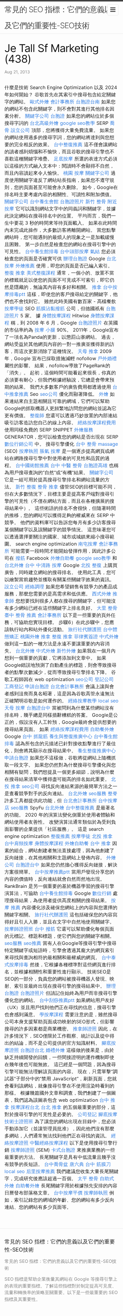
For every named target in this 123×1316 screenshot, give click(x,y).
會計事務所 (62, 102)
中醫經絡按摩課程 (49, 1143)
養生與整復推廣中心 (70, 736)
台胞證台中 (38, 708)
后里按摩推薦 (40, 1171)
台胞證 (57, 116)
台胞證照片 (72, 201)
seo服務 (97, 793)
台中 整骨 (86, 444)
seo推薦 (32, 943)
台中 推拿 (100, 843)
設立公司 (20, 130)
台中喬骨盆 (56, 1164)
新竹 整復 (26, 487)
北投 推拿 (102, 836)
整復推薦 (60, 836)
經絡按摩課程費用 (97, 422)
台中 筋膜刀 (98, 1164)
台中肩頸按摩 (18, 843)
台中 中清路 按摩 (43, 565)
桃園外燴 (29, 636)
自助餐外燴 (102, 729)
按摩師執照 (96, 1193)
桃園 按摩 (73, 173)
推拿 (97, 287)
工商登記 (14, 686)
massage (108, 444)
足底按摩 (63, 159)
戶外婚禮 (107, 358)
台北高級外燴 (44, 123)
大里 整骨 (107, 608)
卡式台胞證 (63, 1150)
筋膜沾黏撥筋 (50, 308)
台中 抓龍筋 (35, 736)
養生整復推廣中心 (97, 751)
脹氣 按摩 (50, 451)
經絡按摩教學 (82, 701)
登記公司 (104, 679)
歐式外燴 (39, 102)
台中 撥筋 (45, 929)
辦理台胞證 (75, 258)
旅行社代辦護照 (85, 629)
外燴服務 (83, 430)
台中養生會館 (44, 201)
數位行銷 (101, 893)
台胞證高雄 (95, 465)
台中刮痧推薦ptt (57, 1000)
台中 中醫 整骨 (66, 465)
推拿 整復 (51, 636)
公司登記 (87, 1114)
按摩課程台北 (25, 1107)
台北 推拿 (51, 1107)
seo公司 (49, 394)
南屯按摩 (87, 544)
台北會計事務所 (67, 686)
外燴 (103, 394)
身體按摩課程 (56, 316)
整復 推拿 (14, 273)
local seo (108, 701)
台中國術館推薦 (32, 465)
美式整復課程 (41, 273)
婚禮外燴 (55, 1050)
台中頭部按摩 (74, 251)
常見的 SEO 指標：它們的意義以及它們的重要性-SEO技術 (58, 17)
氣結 (95, 251)
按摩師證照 (23, 1150)
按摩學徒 (14, 308)
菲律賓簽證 (86, 636)
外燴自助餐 (62, 558)
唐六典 (77, 1164)
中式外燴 (109, 636)
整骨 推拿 (48, 487)
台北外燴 (14, 565)
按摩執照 (28, 451)
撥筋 (20, 558)
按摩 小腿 (45, 330)
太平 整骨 (88, 1178)
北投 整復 (91, 565)
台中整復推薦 (68, 144)
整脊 (112, 793)
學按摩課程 (51, 1014)
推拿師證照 (85, 1029)
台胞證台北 (32, 1050)
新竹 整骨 (95, 201)
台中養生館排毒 (42, 251)
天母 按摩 (14, 708)
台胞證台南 (88, 102)
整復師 (37, 415)
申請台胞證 (37, 686)
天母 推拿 (88, 351)
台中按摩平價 (68, 1193)
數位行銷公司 (18, 444)
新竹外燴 (66, 651)
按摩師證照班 (18, 929)
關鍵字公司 (37, 116)
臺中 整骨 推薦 (20, 615)
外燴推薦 (25, 266)
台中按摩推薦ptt (52, 872)
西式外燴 (101, 594)
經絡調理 (34, 587)
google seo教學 (77, 123)
